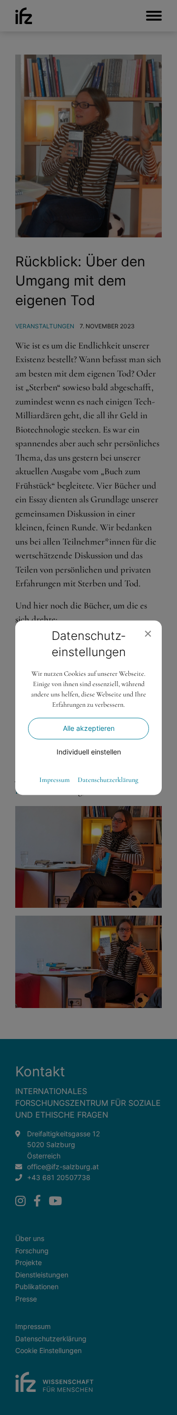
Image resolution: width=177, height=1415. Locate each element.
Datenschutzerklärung (108, 780)
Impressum (54, 780)
